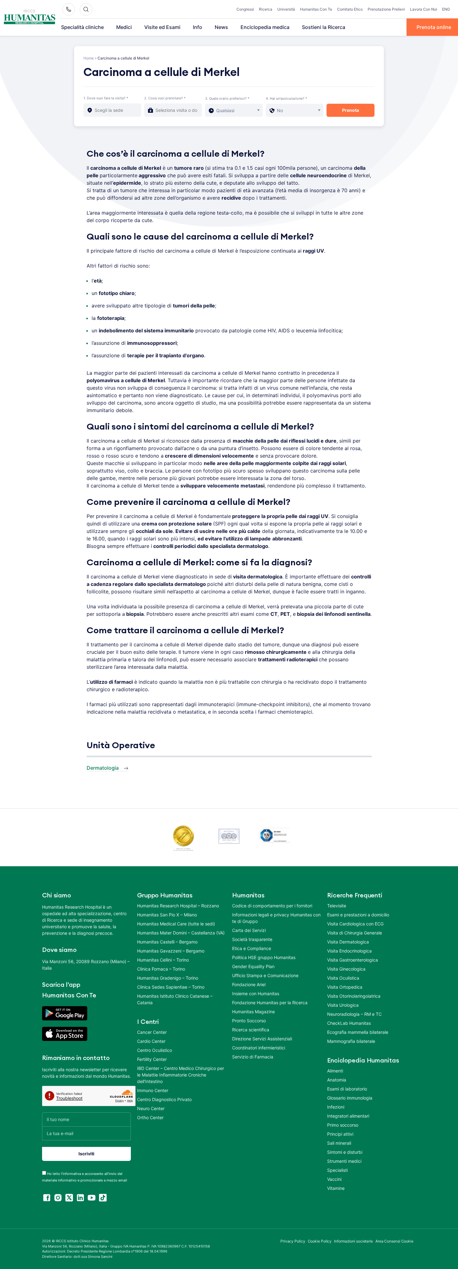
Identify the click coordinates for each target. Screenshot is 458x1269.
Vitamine (336, 1188)
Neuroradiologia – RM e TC (354, 1014)
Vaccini (334, 1179)
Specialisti (337, 1170)
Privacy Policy (292, 1241)
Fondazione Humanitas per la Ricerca (270, 1002)
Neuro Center (151, 1108)
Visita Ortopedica (344, 987)
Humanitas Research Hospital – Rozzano (178, 905)
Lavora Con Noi (423, 9)
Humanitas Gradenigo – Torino (167, 978)
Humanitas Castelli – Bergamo (167, 941)
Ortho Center (150, 1117)
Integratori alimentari (348, 1116)
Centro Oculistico (154, 1050)
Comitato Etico (350, 9)
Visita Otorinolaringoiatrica (353, 996)
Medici (124, 27)
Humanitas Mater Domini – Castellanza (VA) (181, 932)
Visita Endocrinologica (349, 950)
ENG (446, 9)
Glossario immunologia (349, 1097)
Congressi (245, 9)
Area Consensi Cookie (394, 1241)
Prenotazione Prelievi (386, 9)
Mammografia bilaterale (351, 1041)
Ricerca (265, 9)
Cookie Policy (320, 1241)
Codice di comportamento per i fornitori (272, 905)
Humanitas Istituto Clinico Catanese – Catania (174, 999)
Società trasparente (252, 939)
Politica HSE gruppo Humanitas (263, 957)
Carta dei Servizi (249, 930)
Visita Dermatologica (348, 941)
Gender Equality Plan (253, 966)
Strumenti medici (344, 1161)
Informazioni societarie (353, 1241)
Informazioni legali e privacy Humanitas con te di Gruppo (276, 918)
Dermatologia (103, 768)
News (221, 27)
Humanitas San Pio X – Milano (167, 914)
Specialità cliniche (82, 27)
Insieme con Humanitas (255, 993)
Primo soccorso (342, 1125)
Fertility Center (152, 1059)
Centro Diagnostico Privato (164, 1099)
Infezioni (335, 1107)
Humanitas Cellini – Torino (163, 959)
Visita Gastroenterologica (352, 959)
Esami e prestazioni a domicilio (358, 914)
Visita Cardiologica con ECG (355, 923)
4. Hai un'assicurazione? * (286, 98)
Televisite (336, 905)
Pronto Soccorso (249, 1020)
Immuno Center (152, 1090)
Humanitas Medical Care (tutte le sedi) (176, 923)
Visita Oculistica (343, 978)
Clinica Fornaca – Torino (161, 969)
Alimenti (335, 1070)
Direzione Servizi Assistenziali (262, 1038)
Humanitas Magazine (253, 1011)
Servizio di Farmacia (252, 1056)
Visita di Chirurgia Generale (354, 932)
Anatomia (336, 1079)
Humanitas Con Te (316, 9)
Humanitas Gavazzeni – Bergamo (170, 950)
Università (286, 9)
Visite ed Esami (162, 27)
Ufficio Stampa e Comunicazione (265, 975)
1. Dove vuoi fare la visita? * (105, 98)
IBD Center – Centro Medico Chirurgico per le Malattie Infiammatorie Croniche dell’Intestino (180, 1075)
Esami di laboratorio (347, 1088)
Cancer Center (152, 1032)
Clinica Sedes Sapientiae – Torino (170, 987)
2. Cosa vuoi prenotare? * (165, 98)
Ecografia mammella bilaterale (357, 1032)
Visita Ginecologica (346, 969)
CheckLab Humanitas (349, 1023)
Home (88, 58)
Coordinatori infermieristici (258, 1047)
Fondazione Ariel (248, 984)
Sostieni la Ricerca (323, 27)
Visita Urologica (343, 1005)
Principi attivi (340, 1134)
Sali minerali (339, 1143)
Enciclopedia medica (265, 27)
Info (197, 27)
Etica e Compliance (251, 948)
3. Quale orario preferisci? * (227, 98)
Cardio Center (151, 1041)
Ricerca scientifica (250, 1029)
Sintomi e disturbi (344, 1152)
